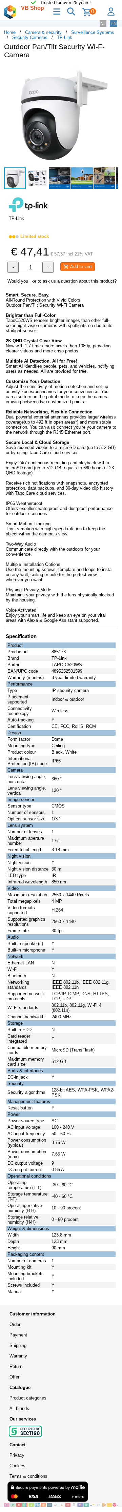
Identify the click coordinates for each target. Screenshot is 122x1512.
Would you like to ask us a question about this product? (62, 281)
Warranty (18, 1355)
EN (113, 23)
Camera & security (43, 32)
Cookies (17, 1465)
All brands (19, 1408)
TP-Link (64, 37)
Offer (14, 1377)
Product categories (27, 1398)
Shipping (17, 1345)
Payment (18, 1334)
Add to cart (80, 266)
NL (103, 23)
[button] (111, 71)
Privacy (16, 1455)
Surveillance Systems (92, 32)
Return (15, 1366)
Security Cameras (29, 37)
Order (14, 1324)
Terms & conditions (28, 1476)
